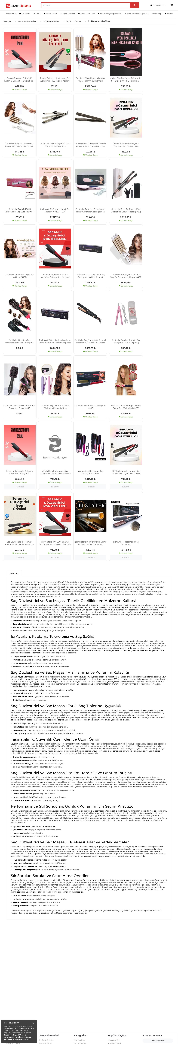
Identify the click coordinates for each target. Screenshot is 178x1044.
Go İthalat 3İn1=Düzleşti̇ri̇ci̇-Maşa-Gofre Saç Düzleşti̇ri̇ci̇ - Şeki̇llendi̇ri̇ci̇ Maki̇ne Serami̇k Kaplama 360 (55, 145)
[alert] (19, 1031)
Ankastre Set (114, 1040)
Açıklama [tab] (14, 573)
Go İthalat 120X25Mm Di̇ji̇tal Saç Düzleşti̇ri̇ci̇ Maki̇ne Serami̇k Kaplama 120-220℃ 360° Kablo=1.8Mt (90, 275)
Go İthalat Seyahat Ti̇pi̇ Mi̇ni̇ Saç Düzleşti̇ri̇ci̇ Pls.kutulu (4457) (126, 341)
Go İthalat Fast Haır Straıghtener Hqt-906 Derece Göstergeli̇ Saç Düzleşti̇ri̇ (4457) (90, 210)
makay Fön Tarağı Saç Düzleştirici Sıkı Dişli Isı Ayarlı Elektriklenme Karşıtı (125, 79)
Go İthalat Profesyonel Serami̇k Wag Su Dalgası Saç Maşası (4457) (126, 275)
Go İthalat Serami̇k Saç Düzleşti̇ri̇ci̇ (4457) (90, 406)
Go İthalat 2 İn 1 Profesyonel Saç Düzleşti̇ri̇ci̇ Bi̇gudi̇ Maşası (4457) (126, 210)
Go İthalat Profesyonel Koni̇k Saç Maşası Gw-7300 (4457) (55, 210)
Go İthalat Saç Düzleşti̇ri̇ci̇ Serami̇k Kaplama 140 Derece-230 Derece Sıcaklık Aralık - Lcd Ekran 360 (90, 341)
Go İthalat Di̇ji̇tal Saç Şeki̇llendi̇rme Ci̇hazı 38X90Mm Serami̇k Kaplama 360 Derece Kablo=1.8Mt (55, 341)
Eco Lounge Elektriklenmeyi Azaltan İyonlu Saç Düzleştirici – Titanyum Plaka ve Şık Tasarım (19, 543)
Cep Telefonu (79, 1040)
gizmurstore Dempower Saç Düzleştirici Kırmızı (90, 472)
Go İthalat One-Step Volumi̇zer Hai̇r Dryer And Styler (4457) (20, 406)
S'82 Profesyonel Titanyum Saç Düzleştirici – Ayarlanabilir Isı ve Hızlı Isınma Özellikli (126, 472)
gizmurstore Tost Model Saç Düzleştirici (126, 543)
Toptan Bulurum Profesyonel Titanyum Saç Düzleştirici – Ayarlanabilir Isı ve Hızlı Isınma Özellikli (126, 145)
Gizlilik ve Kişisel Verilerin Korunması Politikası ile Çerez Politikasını (17, 1037)
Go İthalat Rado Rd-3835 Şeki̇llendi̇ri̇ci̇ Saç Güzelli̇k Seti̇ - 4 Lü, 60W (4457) (20, 210)
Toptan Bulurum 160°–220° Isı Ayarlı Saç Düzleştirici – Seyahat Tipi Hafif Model (55, 275)
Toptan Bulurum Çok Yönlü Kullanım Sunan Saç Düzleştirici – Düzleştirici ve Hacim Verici (19, 79)
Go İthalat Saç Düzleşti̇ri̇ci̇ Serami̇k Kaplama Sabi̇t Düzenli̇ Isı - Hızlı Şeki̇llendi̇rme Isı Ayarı (90, 145)
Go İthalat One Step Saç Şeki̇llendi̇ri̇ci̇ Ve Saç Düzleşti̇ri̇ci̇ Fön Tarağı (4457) (19, 341)
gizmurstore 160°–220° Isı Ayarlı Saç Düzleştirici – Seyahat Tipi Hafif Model (55, 543)
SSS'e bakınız (158, 1040)
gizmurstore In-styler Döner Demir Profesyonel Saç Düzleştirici (90, 543)
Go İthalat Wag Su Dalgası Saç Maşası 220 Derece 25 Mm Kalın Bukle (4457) (19, 145)
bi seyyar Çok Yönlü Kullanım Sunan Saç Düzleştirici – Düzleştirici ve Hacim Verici (19, 472)
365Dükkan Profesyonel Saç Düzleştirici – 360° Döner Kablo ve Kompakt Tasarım (54, 472)
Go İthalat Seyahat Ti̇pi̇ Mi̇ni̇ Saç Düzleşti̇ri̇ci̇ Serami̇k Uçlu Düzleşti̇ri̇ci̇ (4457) (55, 406)
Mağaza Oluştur (46, 1040)
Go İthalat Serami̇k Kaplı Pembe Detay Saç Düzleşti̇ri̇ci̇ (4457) (125, 406)
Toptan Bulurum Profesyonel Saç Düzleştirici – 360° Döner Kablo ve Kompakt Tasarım (54, 79)
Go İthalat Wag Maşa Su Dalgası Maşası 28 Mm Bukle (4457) (90, 79)
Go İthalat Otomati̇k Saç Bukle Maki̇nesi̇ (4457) (19, 275)
